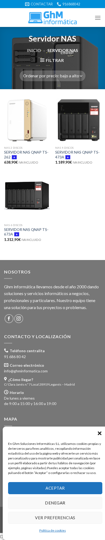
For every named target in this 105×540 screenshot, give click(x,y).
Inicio (34, 50)
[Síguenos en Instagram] (18, 318)
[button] (99, 433)
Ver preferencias (55, 517)
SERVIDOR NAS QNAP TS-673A (26, 232)
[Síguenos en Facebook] (9, 318)
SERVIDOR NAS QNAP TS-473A (77, 154)
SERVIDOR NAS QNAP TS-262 (26, 154)
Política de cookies (52, 530)
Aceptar (55, 488)
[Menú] (97, 17)
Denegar (55, 502)
